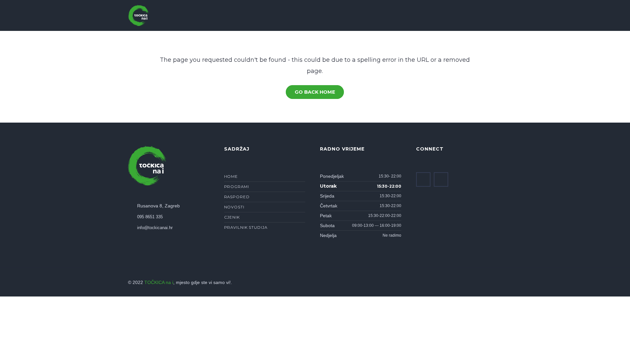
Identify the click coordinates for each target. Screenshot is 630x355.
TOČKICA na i (158, 282)
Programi (236, 186)
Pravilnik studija (245, 227)
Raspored (237, 197)
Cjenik (232, 217)
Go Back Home (315, 92)
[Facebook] (423, 179)
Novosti (234, 207)
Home (231, 176)
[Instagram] (441, 179)
